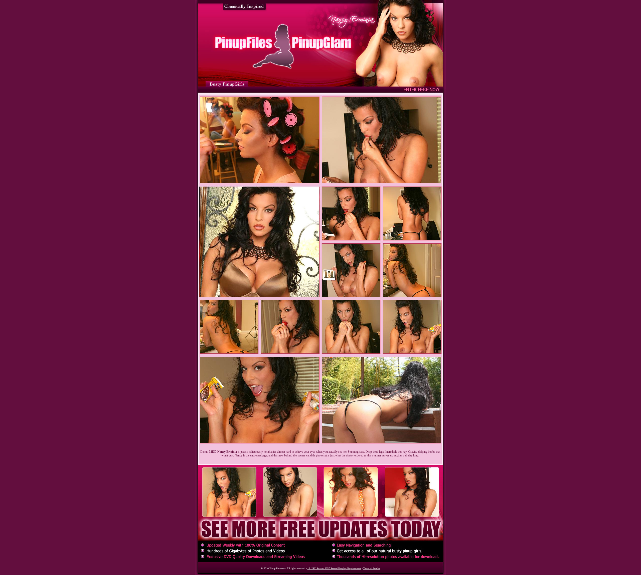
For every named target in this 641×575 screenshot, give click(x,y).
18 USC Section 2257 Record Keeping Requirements (334, 568)
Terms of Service (371, 568)
